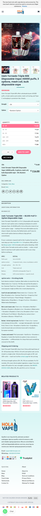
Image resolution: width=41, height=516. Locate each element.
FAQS (23, 473)
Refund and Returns (28, 480)
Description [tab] (6, 203)
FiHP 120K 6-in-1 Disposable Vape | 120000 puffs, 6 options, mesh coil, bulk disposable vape (30, 402)
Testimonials (5, 480)
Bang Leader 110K (9, 245)
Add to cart (23, 152)
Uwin (9, 184)
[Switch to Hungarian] (11, 507)
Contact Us (4, 483)
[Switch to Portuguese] (37, 507)
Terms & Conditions (28, 476)
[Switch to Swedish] (30, 507)
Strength (3, 104)
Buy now (7, 157)
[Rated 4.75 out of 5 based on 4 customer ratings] (20, 90)
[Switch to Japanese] (18, 507)
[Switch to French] (34, 507)
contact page (24, 356)
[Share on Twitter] (10, 191)
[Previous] (5, 41)
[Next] (36, 41)
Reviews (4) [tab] (5, 211)
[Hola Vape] (20, 11)
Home (3, 471)
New (13, 184)
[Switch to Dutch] (3, 507)
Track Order (5, 478)
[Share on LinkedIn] (21, 191)
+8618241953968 (14, 453)
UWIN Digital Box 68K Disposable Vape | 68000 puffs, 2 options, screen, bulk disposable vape (10, 402)
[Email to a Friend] (14, 191)
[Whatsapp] (5, 511)
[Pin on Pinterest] (17, 191)
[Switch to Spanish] (26, 507)
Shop (3, 473)
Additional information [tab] (10, 207)
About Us (25, 471)
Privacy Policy (26, 478)
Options (3, 110)
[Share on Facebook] (7, 191)
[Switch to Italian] (15, 507)
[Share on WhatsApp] (3, 191)
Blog (2, 476)
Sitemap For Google (28, 483)
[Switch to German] (7, 507)
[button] (2, 11)
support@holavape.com (13, 451)
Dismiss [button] (24, 6)
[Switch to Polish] (22, 507)
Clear (38, 101)
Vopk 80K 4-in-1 (18, 242)
